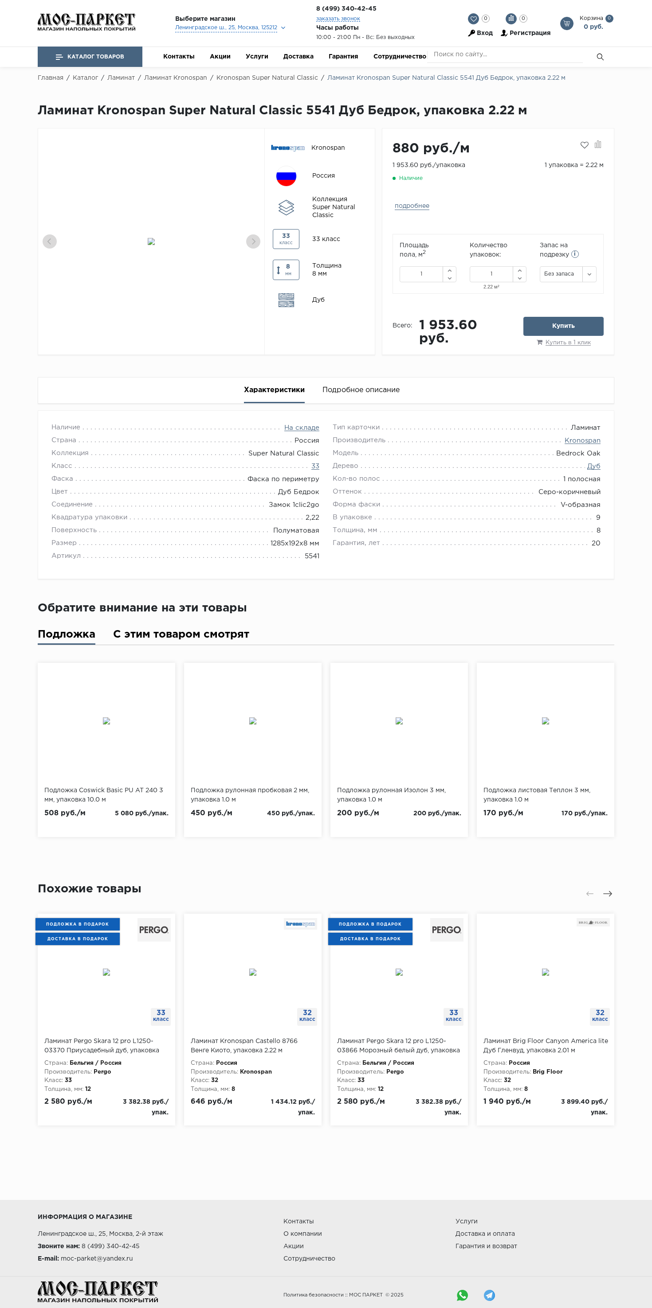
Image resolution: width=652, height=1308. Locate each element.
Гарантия (343, 56)
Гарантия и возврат (486, 1246)
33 (315, 466)
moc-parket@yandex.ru (97, 1258)
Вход (485, 33)
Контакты (179, 56)
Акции (220, 56)
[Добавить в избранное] (584, 145)
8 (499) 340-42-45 (346, 9)
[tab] (66, 636)
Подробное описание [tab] (361, 390)
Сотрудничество (399, 56)
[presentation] (50, 241)
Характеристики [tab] (274, 390)
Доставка (298, 56)
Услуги (257, 56)
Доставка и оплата (485, 1234)
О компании (302, 1234)
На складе (301, 428)
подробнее (412, 206)
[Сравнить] (598, 145)
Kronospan (583, 441)
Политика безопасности (313, 1295)
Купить (563, 326)
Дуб (594, 466)
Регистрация (530, 33)
